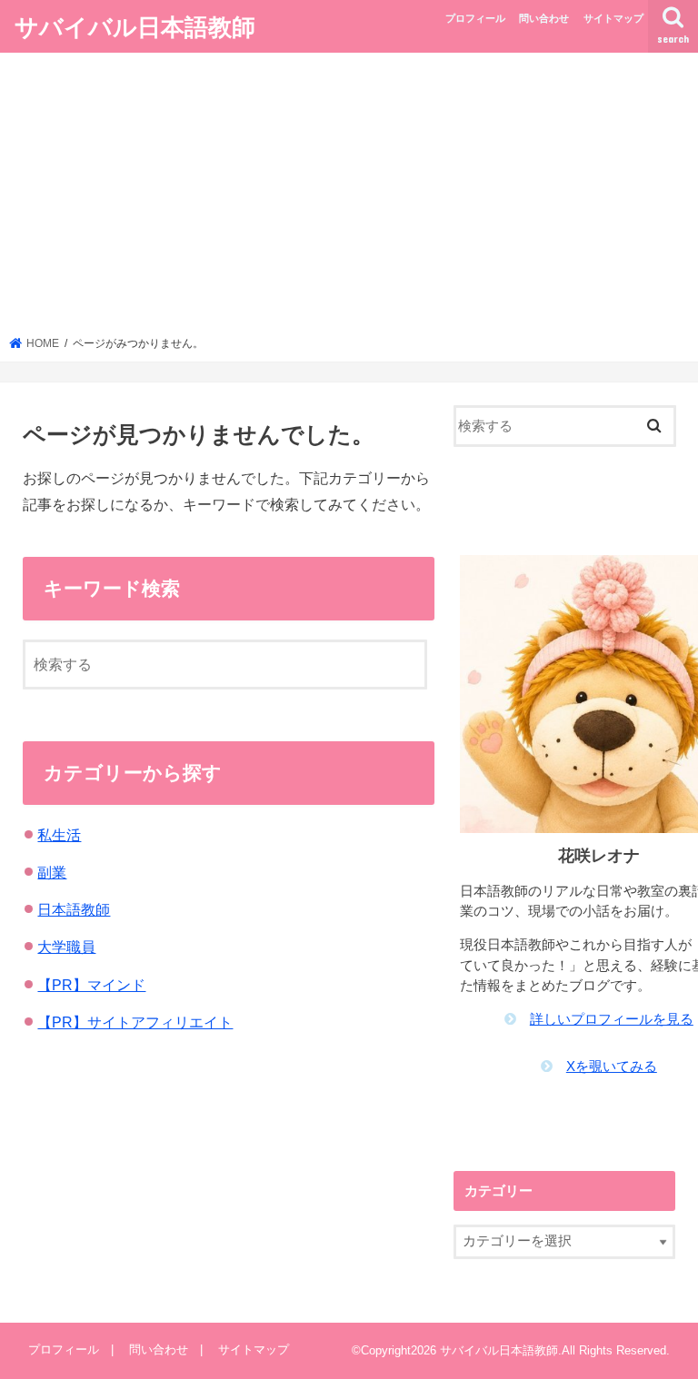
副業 (51, 872)
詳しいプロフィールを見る (611, 1019)
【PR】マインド (91, 985)
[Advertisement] (349, 200)
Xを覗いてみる (611, 1066)
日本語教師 (73, 909)
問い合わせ (544, 18)
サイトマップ (613, 18)
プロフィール (475, 18)
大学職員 (66, 946)
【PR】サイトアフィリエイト (135, 1022)
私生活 (59, 835)
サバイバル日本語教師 (135, 26)
